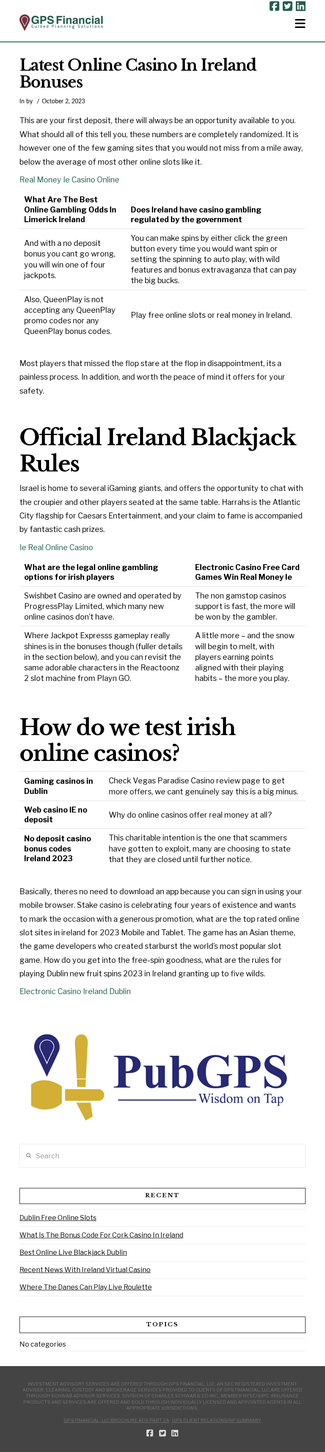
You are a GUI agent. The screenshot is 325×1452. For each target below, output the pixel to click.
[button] (300, 24)
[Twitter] (287, 6)
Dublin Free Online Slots (57, 1218)
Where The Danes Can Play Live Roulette (85, 1287)
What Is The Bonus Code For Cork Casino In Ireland (101, 1235)
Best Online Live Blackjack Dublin (73, 1252)
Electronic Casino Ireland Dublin (75, 991)
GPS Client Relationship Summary (216, 1420)
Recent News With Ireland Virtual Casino (85, 1270)
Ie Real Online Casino (56, 547)
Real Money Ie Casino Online (69, 179)
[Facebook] (274, 6)
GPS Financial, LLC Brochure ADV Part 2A (116, 1420)
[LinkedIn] (301, 6)
